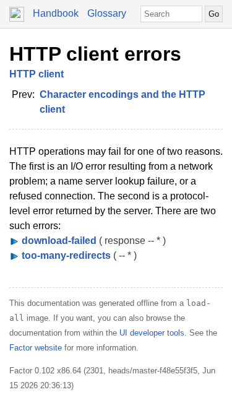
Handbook (56, 13)
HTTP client (36, 74)
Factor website (35, 347)
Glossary (106, 13)
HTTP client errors (95, 54)
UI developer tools (151, 332)
